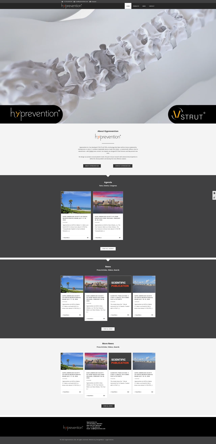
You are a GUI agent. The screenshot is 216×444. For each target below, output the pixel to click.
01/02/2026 (97, 222)
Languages (93, 1)
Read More (67, 237)
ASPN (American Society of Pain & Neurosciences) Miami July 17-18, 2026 (75, 218)
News (144, 6)
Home (128, 6)
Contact (151, 6)
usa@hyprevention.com (82, 1)
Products (136, 6)
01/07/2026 (65, 222)
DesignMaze (100, 439)
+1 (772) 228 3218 (68, 1)
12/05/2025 (136, 301)
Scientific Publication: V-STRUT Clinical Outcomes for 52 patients (119, 297)
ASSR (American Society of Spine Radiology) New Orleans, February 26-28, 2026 (107, 218)
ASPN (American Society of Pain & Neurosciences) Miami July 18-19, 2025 (143, 297)
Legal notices (109, 439)
